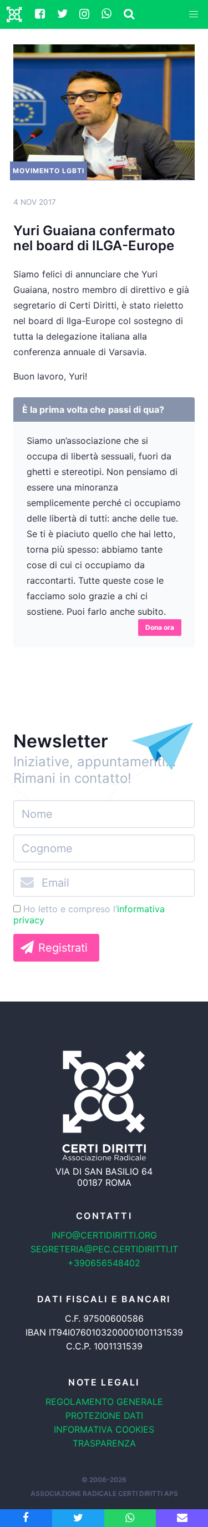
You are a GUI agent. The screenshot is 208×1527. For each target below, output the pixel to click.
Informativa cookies (104, 1429)
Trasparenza (104, 1443)
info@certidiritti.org (104, 1235)
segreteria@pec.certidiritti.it (104, 1249)
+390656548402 (104, 1262)
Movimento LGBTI (48, 170)
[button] (193, 14)
